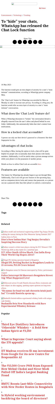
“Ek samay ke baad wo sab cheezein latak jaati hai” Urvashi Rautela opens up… (26, 292)
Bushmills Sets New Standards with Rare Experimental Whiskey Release (23, 304)
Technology (17, 15)
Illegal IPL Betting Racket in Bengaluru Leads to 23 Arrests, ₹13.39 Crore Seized (27, 263)
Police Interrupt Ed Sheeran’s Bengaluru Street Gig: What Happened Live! (27, 276)
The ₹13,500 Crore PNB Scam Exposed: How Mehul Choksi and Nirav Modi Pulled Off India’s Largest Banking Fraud (27, 370)
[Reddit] (35, 42)
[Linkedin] (25, 42)
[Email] (40, 42)
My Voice (42, 8)
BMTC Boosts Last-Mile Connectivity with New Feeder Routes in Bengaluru (27, 385)
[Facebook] (15, 42)
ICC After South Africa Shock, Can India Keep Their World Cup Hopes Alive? (26, 253)
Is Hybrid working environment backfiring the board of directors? (24, 397)
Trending (27, 15)
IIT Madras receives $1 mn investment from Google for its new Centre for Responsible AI (27, 354)
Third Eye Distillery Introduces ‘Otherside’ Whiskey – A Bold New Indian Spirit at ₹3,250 (24, 327)
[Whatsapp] (30, 42)
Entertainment (6, 15)
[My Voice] (40, 5)
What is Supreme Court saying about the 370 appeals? (26, 340)
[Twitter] (20, 42)
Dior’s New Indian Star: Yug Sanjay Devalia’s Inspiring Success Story (25, 240)
